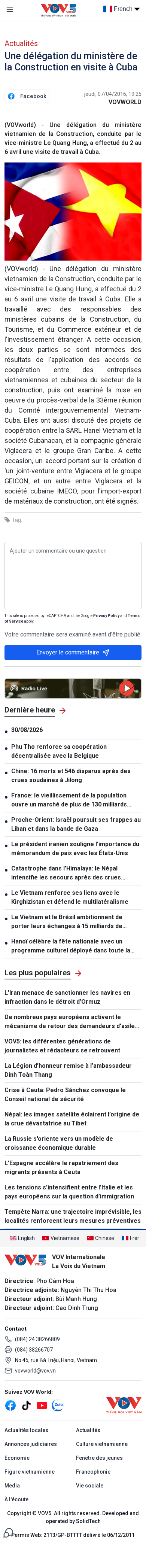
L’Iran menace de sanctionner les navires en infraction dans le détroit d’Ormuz (67, 997)
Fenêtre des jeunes (99, 1458)
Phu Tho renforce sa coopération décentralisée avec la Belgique (59, 751)
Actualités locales (26, 1430)
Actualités (21, 43)
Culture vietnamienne (102, 1444)
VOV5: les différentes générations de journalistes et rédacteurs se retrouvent (62, 1046)
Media (12, 1486)
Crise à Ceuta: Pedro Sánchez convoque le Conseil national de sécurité (65, 1094)
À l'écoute (16, 1499)
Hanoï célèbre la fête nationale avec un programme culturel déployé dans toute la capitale (70, 946)
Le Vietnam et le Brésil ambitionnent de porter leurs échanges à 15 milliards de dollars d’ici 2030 (66, 922)
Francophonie (93, 1472)
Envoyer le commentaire (67, 652)
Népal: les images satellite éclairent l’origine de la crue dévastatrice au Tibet (71, 1119)
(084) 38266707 (34, 1350)
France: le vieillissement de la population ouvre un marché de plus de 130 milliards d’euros (69, 800)
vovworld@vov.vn (35, 1371)
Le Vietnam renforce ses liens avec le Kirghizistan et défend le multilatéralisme (69, 897)
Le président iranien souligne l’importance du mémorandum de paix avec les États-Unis (75, 849)
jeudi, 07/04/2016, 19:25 (113, 94)
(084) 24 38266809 (37, 1339)
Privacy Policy (106, 616)
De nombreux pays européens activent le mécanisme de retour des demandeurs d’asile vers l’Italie (69, 1022)
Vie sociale (89, 1486)
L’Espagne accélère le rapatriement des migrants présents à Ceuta (61, 1167)
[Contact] (8, 1532)
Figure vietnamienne (29, 1472)
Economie (17, 1458)
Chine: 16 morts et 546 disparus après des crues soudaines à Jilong (71, 776)
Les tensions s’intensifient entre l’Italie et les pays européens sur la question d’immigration (69, 1192)
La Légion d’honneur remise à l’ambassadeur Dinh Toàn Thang (68, 1070)
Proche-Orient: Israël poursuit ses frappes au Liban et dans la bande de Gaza (76, 824)
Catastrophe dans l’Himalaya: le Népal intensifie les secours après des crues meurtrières (66, 873)
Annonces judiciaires (30, 1444)
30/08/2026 (27, 729)
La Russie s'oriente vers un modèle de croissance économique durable (58, 1143)
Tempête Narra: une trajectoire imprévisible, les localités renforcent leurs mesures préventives (73, 1216)
